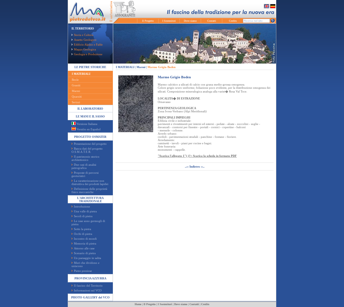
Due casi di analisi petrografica (83, 166)
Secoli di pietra (83, 216)
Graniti (76, 85)
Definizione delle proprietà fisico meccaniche (89, 190)
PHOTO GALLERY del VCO (90, 297)
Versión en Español (88, 129)
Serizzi (76, 102)
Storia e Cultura (83, 34)
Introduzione (82, 206)
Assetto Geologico (85, 39)
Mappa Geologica (85, 49)
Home (138, 304)
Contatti (211, 20)
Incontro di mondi (85, 238)
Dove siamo (190, 20)
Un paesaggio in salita (87, 258)
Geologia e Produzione (88, 54)
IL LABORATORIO (90, 108)
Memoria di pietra (85, 243)
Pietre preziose (83, 270)
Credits (233, 20)
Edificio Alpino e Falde (88, 44)
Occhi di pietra (83, 233)
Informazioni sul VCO (88, 290)
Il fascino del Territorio (88, 285)
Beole (75, 79)
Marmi (76, 91)
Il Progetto (148, 20)
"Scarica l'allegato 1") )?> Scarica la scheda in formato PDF (197, 155)
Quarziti (77, 96)
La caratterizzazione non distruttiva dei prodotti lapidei (89, 182)
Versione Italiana (86, 123)
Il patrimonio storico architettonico (85, 158)
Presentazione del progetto (90, 143)
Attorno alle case (84, 248)
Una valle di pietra (85, 211)
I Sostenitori (169, 20)
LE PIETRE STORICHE (90, 67)
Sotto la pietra (82, 229)
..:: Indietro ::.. (195, 166)
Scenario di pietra (85, 253)
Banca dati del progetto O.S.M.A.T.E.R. (87, 150)
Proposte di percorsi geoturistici (85, 174)
